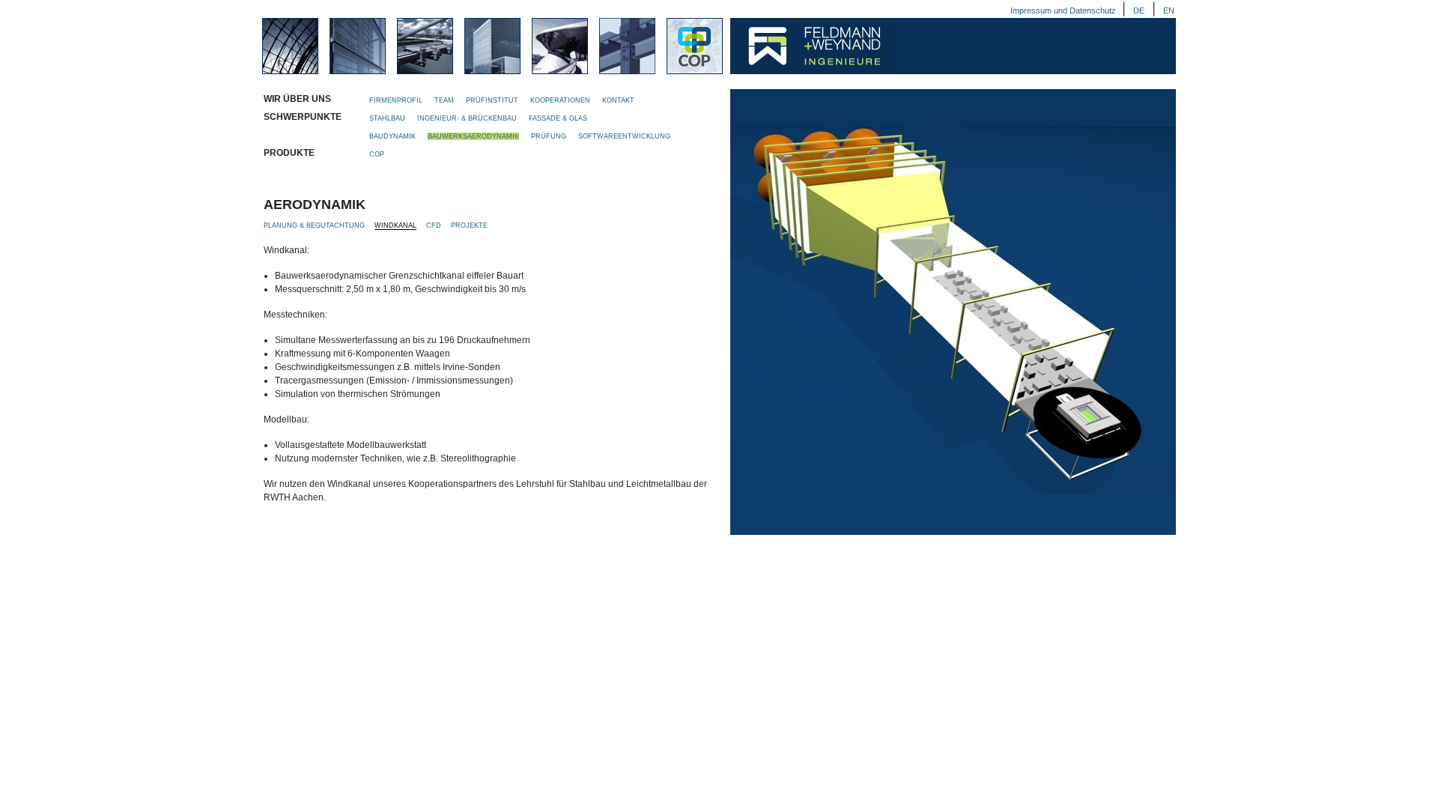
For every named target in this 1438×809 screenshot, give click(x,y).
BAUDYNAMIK (393, 136)
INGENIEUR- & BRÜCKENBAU (468, 118)
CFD (433, 225)
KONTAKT (618, 100)
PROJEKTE (469, 225)
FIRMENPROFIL (397, 100)
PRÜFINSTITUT (493, 100)
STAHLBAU (388, 118)
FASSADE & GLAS (558, 118)
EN (1168, 10)
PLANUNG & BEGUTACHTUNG (314, 225)
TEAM (445, 100)
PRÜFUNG (549, 136)
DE (1138, 10)
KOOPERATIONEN (561, 100)
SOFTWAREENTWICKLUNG (624, 136)
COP (376, 154)
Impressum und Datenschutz (1064, 10)
